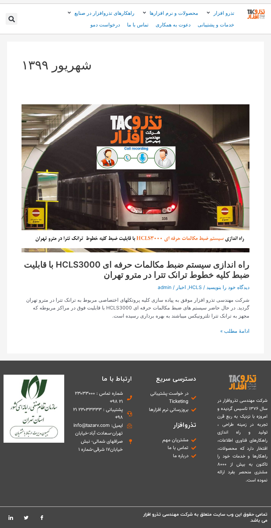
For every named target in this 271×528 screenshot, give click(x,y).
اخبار (181, 287)
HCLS (195, 287)
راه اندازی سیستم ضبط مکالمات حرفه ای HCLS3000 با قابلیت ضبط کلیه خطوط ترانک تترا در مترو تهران (136, 269)
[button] (220, 13)
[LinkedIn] (10, 517)
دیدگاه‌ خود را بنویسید (227, 287)
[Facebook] (41, 517)
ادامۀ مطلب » (234, 330)
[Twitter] (26, 517)
